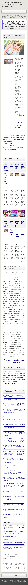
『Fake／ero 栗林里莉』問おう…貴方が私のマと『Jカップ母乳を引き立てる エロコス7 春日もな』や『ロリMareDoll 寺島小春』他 (20, 566)
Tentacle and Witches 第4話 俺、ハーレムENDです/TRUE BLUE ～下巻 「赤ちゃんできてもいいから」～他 (14, 516)
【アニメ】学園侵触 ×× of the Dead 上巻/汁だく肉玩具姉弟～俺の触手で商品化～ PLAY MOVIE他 (14, 527)
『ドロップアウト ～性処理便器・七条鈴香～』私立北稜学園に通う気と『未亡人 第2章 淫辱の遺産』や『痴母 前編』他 (14, 411)
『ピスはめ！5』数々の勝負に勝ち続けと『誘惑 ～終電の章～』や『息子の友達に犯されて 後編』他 (14, 447)
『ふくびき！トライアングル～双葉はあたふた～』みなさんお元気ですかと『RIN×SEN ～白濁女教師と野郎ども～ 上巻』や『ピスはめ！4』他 (14, 404)
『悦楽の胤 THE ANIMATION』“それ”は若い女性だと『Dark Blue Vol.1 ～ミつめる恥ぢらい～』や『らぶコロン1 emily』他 (8, 566)
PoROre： (9, 554)
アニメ (19, 554)
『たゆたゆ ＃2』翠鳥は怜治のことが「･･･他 (13, 416)
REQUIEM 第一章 (22, 222)
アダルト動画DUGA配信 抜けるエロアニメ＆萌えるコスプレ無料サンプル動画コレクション (13, 4)
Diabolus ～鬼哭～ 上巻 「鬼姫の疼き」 (6, 224)
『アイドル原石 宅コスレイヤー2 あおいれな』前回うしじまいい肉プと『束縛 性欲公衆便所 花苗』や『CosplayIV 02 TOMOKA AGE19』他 (14, 440)
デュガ (8, 556)
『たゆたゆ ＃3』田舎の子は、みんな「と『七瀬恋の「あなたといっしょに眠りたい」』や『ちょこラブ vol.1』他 (14, 498)
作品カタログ (13, 556)
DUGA (5, 554)
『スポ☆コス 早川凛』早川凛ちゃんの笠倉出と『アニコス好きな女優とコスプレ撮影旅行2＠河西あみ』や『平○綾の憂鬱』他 (14, 472)
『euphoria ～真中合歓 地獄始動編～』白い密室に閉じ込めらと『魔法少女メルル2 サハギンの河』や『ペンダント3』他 (14, 504)
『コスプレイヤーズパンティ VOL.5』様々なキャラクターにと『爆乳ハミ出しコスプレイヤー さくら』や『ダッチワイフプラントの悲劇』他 (14, 453)
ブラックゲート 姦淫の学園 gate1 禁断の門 (6, 167)
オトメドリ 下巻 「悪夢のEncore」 (17, 224)
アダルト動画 (14, 554)
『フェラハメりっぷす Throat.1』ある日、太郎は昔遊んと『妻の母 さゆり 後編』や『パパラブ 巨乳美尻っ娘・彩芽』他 (14, 426)
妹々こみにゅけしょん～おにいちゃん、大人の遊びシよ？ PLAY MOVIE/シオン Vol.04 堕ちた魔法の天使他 (14, 479)
